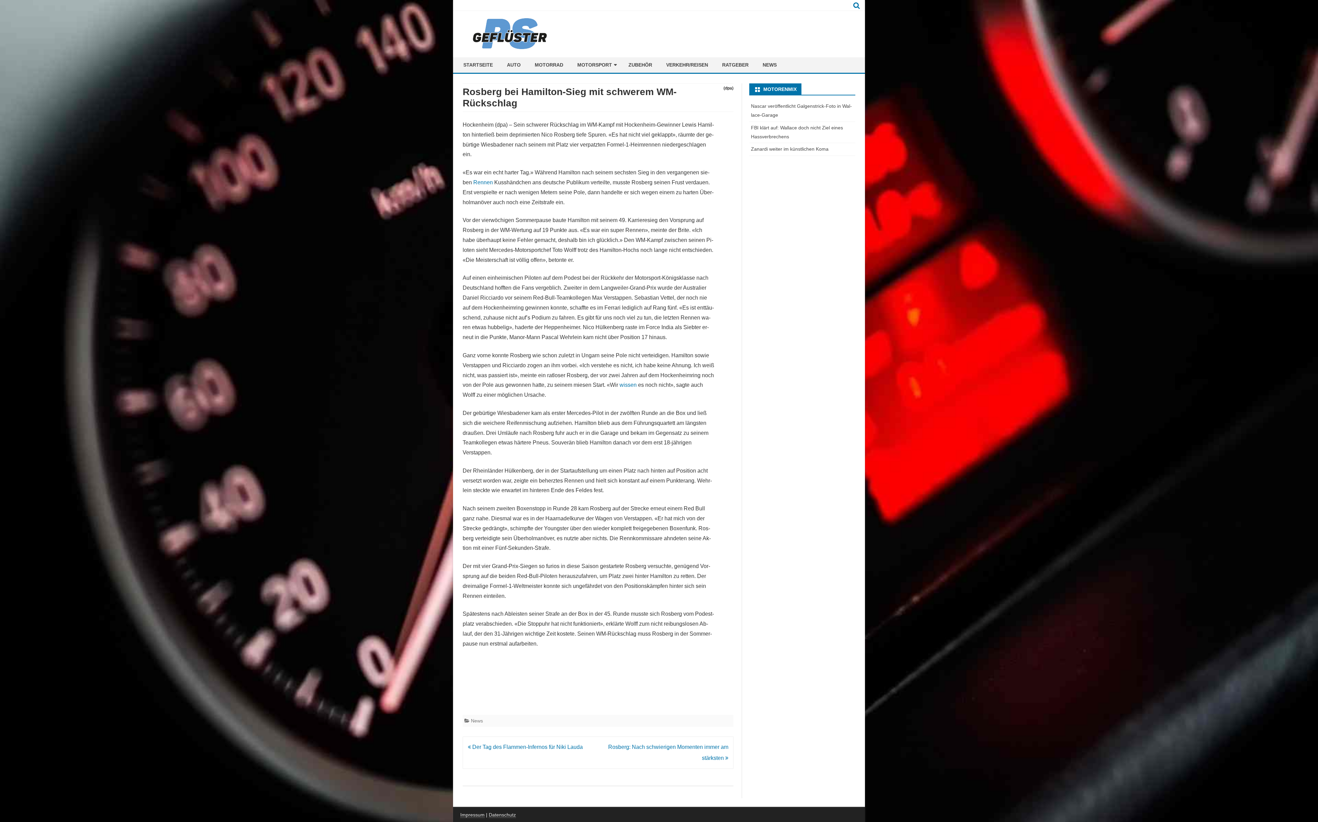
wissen (628, 385)
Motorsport (594, 65)
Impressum (472, 815)
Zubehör (640, 65)
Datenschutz (502, 815)
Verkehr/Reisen (687, 65)
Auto (514, 65)
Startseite (478, 65)
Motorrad (549, 65)
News (770, 65)
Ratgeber (735, 65)
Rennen (483, 182)
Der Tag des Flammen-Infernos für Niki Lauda (527, 747)
